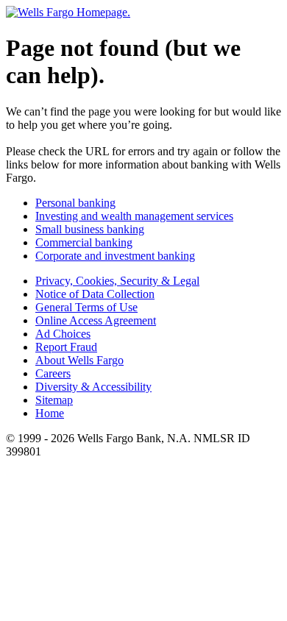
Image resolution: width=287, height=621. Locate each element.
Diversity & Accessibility (93, 386)
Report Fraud (66, 347)
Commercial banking (83, 242)
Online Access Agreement (95, 320)
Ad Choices (63, 333)
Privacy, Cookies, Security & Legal (117, 280)
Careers (53, 373)
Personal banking (75, 202)
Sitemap (54, 400)
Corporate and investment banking (115, 255)
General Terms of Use (86, 307)
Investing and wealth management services (134, 216)
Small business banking (89, 229)
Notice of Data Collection (95, 294)
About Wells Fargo (79, 360)
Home (49, 413)
